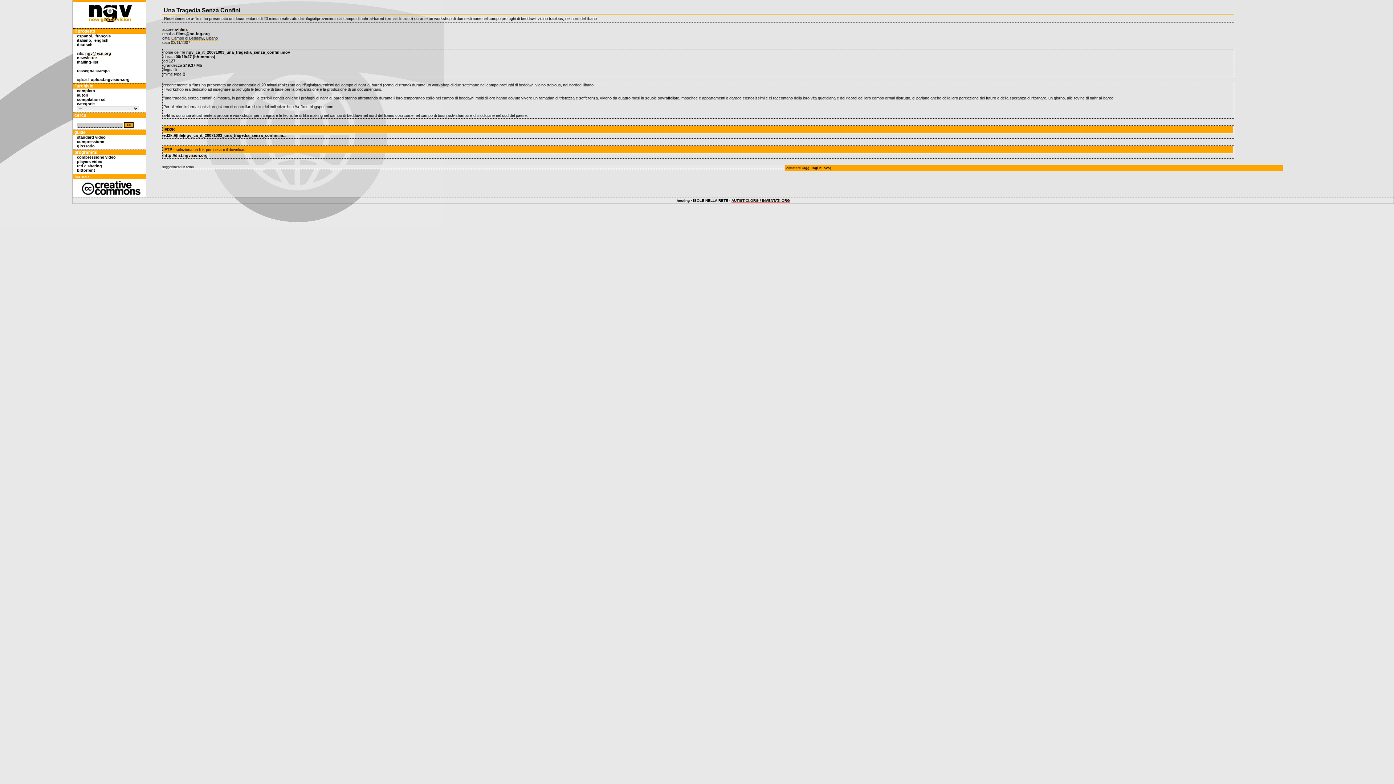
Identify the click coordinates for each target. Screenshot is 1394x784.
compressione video (96, 157)
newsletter (87, 58)
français (103, 36)
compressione (90, 141)
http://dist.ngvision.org (185, 155)
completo (86, 91)
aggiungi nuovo (816, 168)
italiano (84, 40)
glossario (86, 146)
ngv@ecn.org (98, 53)
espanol (84, 36)
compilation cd (91, 99)
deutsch (85, 44)
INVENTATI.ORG (776, 201)
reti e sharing (89, 166)
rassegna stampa (93, 71)
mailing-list (87, 62)
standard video (91, 137)
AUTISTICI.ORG (745, 201)
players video (89, 161)
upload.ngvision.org (110, 79)
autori (82, 95)
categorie (86, 104)
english (101, 40)
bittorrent (86, 170)
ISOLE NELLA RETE (710, 201)
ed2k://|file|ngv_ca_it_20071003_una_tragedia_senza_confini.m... (224, 135)
